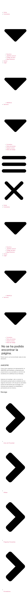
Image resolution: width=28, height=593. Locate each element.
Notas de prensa (10, 146)
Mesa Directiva (10, 59)
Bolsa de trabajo (10, 149)
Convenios (9, 144)
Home (5, 12)
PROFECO (9, 102)
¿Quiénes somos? (11, 56)
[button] (14, 177)
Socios (5, 61)
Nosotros (8, 54)
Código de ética (10, 57)
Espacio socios (10, 148)
